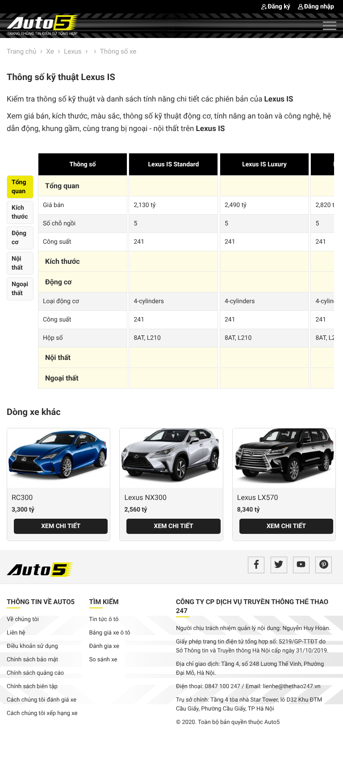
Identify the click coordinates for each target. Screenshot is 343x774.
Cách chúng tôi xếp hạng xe (42, 713)
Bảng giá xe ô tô (109, 633)
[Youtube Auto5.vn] (301, 565)
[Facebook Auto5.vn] (256, 565)
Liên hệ (16, 633)
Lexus (73, 51)
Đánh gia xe (104, 646)
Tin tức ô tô (104, 619)
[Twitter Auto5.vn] (279, 565)
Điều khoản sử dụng (32, 646)
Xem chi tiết (60, 526)
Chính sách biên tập (32, 686)
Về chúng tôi (23, 619)
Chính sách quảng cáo (35, 673)
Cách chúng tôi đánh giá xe (41, 700)
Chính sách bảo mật (32, 659)
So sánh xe (103, 659)
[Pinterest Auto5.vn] (323, 565)
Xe (50, 51)
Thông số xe (118, 51)
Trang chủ (21, 51)
